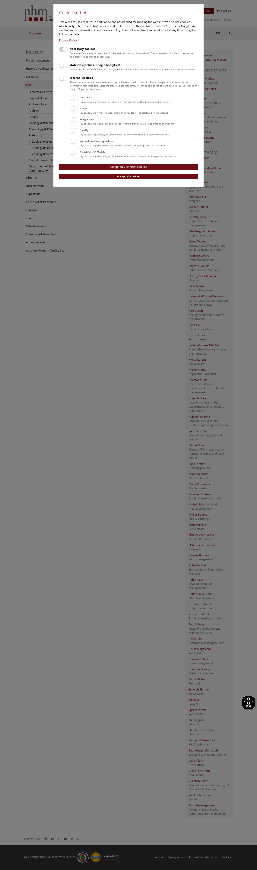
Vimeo (83, 108)
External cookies (81, 78)
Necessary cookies (82, 49)
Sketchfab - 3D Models (92, 152)
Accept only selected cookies (128, 167)
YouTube (85, 97)
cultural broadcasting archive (96, 141)
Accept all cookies (128, 176)
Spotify (84, 130)
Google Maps (87, 119)
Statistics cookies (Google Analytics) (94, 65)
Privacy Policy (68, 40)
